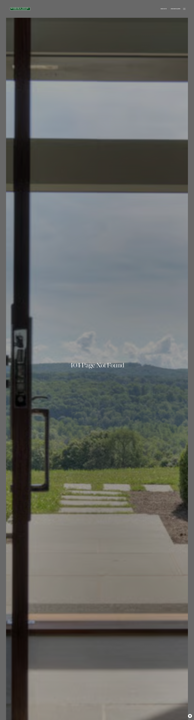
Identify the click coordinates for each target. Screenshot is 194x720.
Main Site (164, 8)
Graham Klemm (175, 8)
